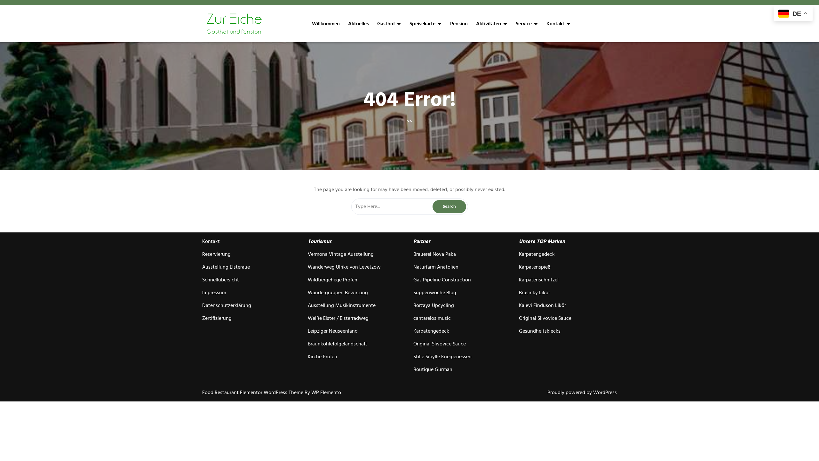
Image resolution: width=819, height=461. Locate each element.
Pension (459, 23)
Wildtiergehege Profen (332, 279)
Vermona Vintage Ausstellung (341, 254)
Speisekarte (422, 23)
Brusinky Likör (534, 292)
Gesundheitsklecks (540, 331)
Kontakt (555, 23)
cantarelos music (432, 318)
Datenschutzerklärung (226, 305)
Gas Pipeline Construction (442, 279)
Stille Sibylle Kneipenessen (442, 356)
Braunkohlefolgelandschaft (337, 343)
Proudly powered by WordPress (582, 392)
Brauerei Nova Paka (434, 254)
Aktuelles (358, 23)
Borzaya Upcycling (433, 305)
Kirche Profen (322, 356)
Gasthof (386, 23)
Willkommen (326, 23)
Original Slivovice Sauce (439, 343)
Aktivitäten (488, 23)
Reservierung (216, 254)
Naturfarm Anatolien (435, 267)
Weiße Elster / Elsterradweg (338, 318)
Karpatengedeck (431, 331)
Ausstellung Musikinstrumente (342, 305)
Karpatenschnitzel (539, 279)
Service (524, 23)
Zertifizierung (217, 318)
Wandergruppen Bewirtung (338, 292)
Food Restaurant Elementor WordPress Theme (253, 392)
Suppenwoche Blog (434, 292)
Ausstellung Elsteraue (226, 267)
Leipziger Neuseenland (333, 331)
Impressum (214, 292)
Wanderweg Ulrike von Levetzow (344, 267)
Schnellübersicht (220, 279)
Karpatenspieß (535, 267)
